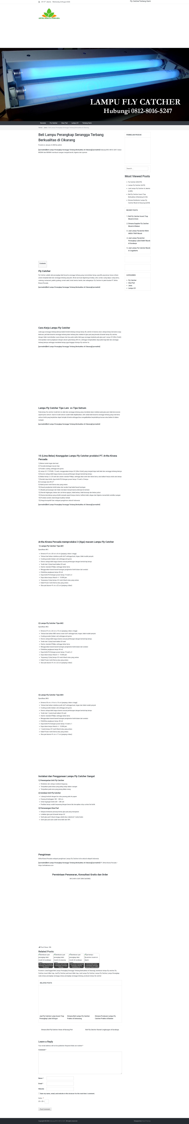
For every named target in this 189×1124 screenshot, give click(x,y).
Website (41, 1089)
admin (60, 145)
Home (40, 127)
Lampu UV (74, 123)
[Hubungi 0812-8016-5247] (94, 84)
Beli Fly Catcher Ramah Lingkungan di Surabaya (102, 1030)
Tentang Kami (145, 1)
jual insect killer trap (72, 973)
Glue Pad (64, 123)
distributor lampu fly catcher (105, 970)
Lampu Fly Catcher (101, 973)
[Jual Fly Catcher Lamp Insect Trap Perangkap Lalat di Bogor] (52, 1000)
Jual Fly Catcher (60, 973)
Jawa (45, 127)
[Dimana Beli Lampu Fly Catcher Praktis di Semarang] (80, 1000)
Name (41, 1078)
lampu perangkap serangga (51, 976)
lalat (50, 278)
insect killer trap (49, 973)
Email (40, 1083)
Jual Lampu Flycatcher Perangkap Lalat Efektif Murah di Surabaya (139, 240)
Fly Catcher (134, 1)
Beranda (43, 123)
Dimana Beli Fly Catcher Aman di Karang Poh (57, 1030)
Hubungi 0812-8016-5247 (57, 1121)
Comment (42, 1050)
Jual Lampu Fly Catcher (86, 973)
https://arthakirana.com (45, 865)
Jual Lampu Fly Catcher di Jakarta (139, 188)
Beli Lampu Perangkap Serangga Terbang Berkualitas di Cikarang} (74, 970)
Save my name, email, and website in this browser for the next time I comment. (67, 1093)
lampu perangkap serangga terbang (71, 976)
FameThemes (146, 1121)
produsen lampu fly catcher (92, 976)
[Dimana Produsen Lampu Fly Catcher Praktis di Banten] (108, 1000)
